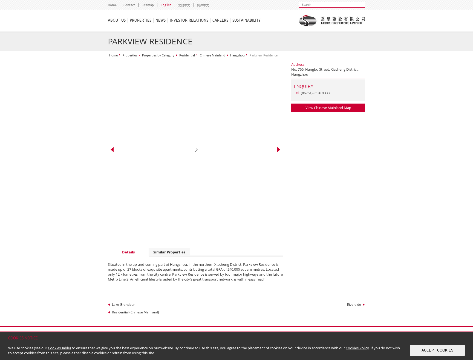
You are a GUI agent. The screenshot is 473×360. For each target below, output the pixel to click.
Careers (220, 20)
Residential (187, 55)
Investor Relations (189, 20)
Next (278, 149)
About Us (117, 20)
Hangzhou (237, 55)
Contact (129, 5)
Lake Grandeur (123, 304)
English (166, 5)
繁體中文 (184, 5)
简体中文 (203, 5)
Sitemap (148, 5)
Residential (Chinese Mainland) (135, 312)
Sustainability (246, 20)
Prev (112, 149)
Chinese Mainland (212, 55)
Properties (140, 20)
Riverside (354, 304)
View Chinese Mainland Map (328, 107)
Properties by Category (158, 55)
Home (112, 5)
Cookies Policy (357, 347)
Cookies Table (59, 347)
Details (128, 252)
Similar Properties (169, 252)
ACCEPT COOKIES (438, 350)
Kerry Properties (332, 21)
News (160, 20)
